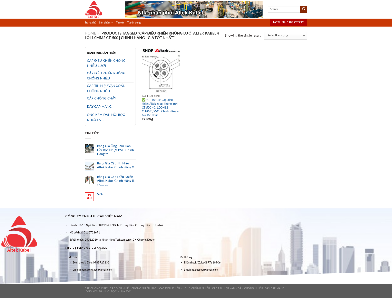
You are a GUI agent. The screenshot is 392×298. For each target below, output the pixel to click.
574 (99, 194)
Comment (102, 185)
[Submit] (303, 9)
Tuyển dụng (134, 22)
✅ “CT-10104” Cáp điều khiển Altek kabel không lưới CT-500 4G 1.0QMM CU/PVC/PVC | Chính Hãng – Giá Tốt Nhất (160, 107)
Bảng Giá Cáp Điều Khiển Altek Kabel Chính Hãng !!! (116, 178)
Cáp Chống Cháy (96, 288)
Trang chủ (90, 22)
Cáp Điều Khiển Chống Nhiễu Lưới (133, 288)
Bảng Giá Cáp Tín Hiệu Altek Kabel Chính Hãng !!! (116, 165)
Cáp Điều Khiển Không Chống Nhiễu (184, 288)
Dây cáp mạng (274, 288)
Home (90, 33)
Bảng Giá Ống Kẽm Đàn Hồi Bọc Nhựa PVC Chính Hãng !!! (115, 149)
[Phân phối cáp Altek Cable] (102, 9)
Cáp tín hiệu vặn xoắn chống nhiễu (237, 288)
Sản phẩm (104, 22)
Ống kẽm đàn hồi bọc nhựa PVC (108, 291)
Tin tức (120, 22)
